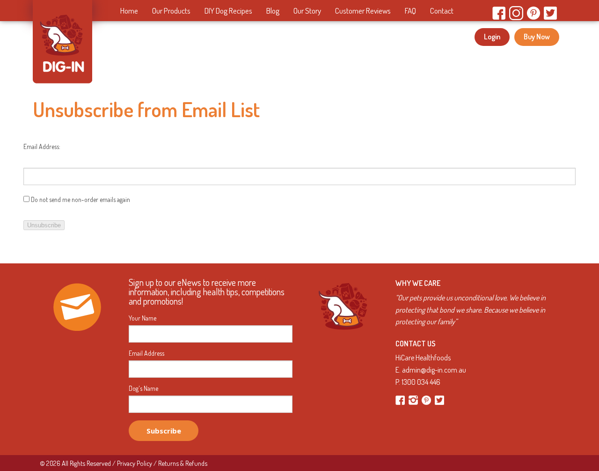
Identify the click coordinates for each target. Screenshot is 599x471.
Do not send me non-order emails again (79, 199)
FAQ (410, 10)
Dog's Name (143, 388)
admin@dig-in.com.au (434, 369)
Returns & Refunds (182, 463)
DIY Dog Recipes (228, 10)
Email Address (146, 353)
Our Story (307, 10)
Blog (272, 10)
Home (129, 10)
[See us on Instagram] (414, 396)
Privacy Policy (134, 463)
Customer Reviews (363, 10)
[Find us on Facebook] (400, 396)
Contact (441, 10)
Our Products (171, 10)
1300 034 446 (421, 382)
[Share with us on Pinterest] (427, 396)
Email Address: (41, 146)
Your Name (142, 318)
